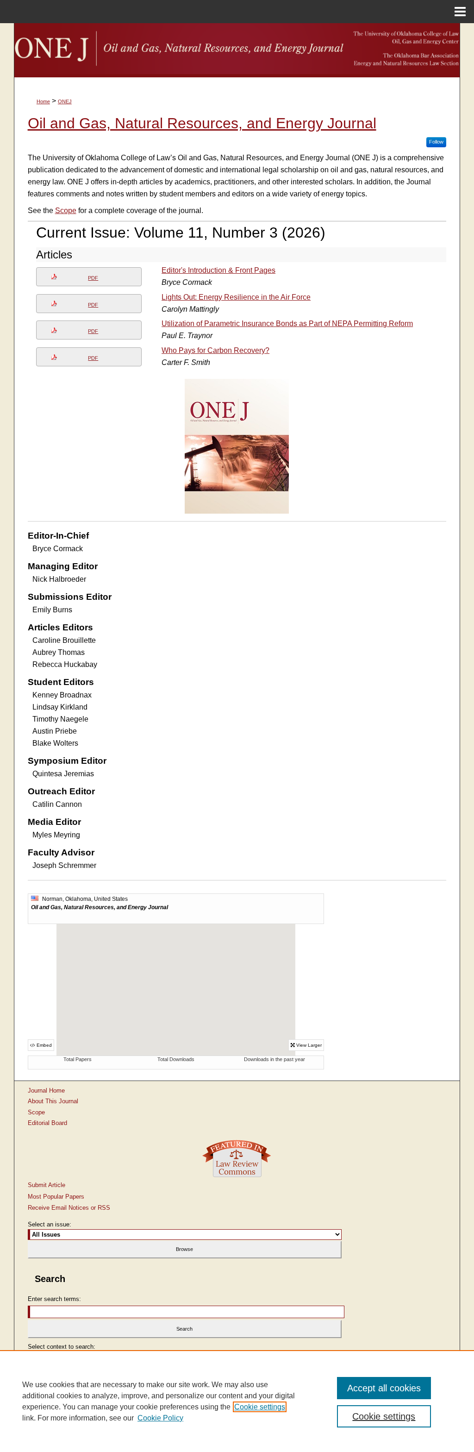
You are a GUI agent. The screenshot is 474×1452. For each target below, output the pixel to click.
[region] (237, 1401)
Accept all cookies (384, 1388)
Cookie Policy (160, 1418)
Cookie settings (259, 1407)
